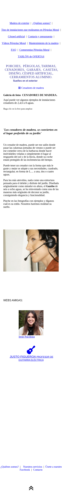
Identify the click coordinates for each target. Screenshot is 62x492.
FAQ (13, 49)
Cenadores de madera (32, 87)
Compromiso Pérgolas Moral (34, 49)
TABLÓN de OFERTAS (31, 56)
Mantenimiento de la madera (44, 43)
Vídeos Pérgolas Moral (14, 43)
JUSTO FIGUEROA (23, 356)
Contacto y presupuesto (40, 36)
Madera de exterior (19, 23)
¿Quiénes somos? (41, 23)
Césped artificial (16, 36)
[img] (31, 8)
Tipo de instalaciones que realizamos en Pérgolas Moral (30, 29)
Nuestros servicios (32, 466)
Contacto (37, 469)
